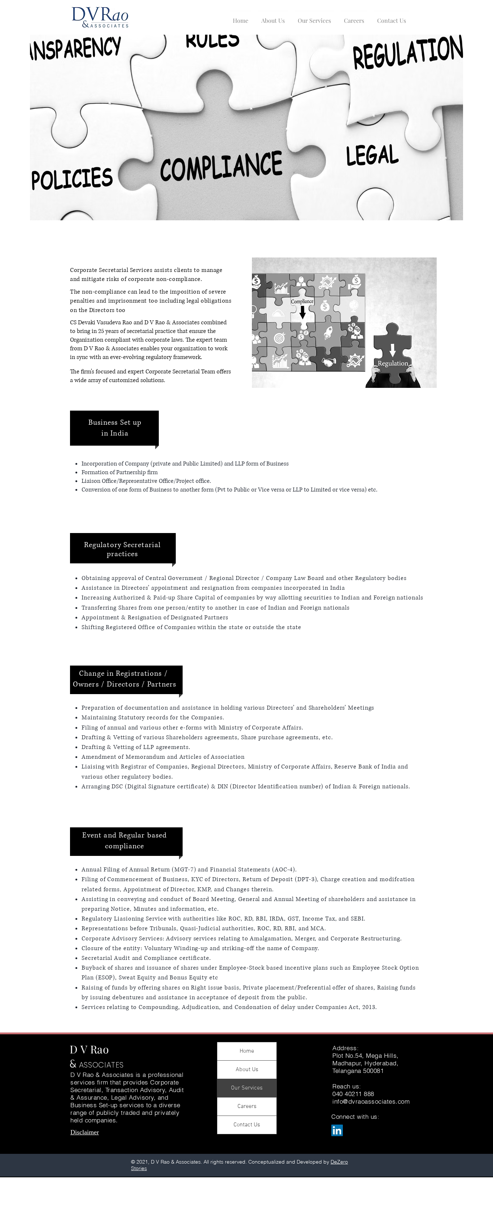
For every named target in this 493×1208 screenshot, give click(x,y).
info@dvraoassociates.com (371, 1101)
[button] (273, 17)
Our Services (247, 1088)
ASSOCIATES (101, 1065)
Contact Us (247, 1125)
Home (247, 1051)
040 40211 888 (353, 1093)
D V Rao (89, 1049)
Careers (247, 1106)
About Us (247, 1069)
